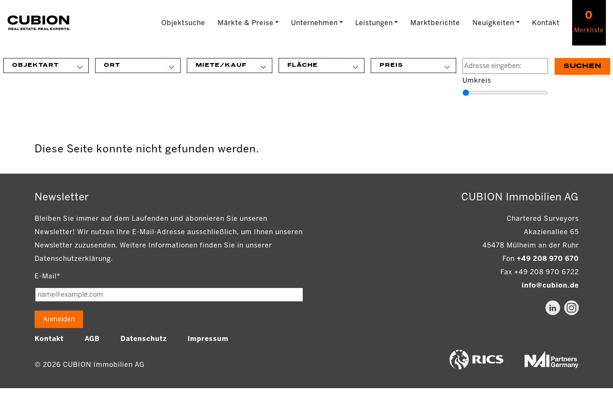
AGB (92, 339)
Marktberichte (435, 23)
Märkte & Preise (246, 23)
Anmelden (59, 319)
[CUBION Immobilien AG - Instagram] (571, 308)
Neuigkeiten (493, 23)
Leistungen (374, 23)
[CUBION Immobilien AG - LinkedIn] (552, 308)
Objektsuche (183, 23)
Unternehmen (314, 23)
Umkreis (476, 80)
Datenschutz (144, 339)
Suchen (582, 66)
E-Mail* (47, 276)
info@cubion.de (550, 285)
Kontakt (546, 23)
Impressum (208, 339)
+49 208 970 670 (548, 259)
